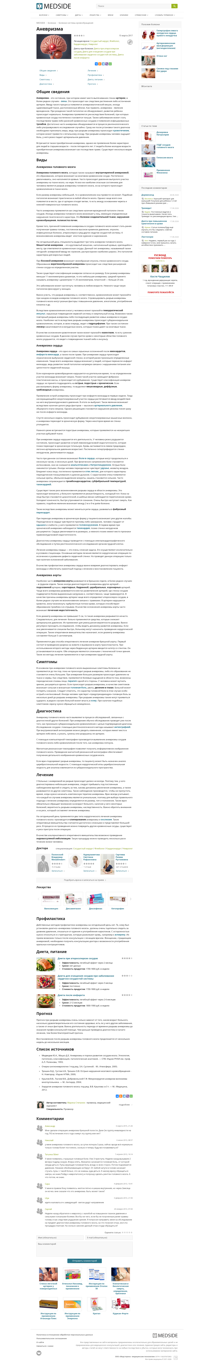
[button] (130, 899)
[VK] (38, 1353)
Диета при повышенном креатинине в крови (154, 222)
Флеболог (114, 41)
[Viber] (106, 63)
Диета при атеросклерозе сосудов (78, 958)
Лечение (92, 70)
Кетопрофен (117, 908)
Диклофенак (95, 908)
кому (94, 700)
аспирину (120, 934)
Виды (42, 75)
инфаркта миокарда (47, 354)
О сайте (40, 1342)
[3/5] (79, 35)
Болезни (43, 15)
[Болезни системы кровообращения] (130, 42)
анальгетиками (79, 464)
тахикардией (43, 484)
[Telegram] (103, 63)
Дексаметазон (73, 908)
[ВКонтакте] (96, 63)
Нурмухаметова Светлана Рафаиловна (91, 857)
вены (64, 101)
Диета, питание (95, 79)
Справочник (140, 15)
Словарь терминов (164, 15)
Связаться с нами (44, 1346)
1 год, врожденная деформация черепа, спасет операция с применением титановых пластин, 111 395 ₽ (160, 281)
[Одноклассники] (99, 63)
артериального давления (108, 405)
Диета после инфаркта (71, 995)
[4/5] (81, 35)
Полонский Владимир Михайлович (58, 857)
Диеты (78, 15)
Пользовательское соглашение (51, 1338)
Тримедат (146, 208)
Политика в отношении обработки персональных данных (64, 1334)
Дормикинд (147, 195)
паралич (72, 681)
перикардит (43, 512)
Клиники (124, 15)
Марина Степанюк (76, 1102)
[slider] (57, 864)
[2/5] (77, 35)
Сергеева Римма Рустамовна (122, 857)
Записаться (57, 870)
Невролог (93, 44)
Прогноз (92, 84)
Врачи (110, 15)
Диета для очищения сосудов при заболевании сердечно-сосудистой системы (86, 977)
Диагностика (46, 84)
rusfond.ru (160, 261)
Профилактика (95, 75)
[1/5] (75, 35)
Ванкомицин (51, 908)
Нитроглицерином (100, 464)
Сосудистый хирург (99, 41)
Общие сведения (48, 70)
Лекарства (94, 15)
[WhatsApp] (110, 63)
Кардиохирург (80, 44)
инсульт (40, 313)
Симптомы (61, 15)
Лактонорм (147, 237)
